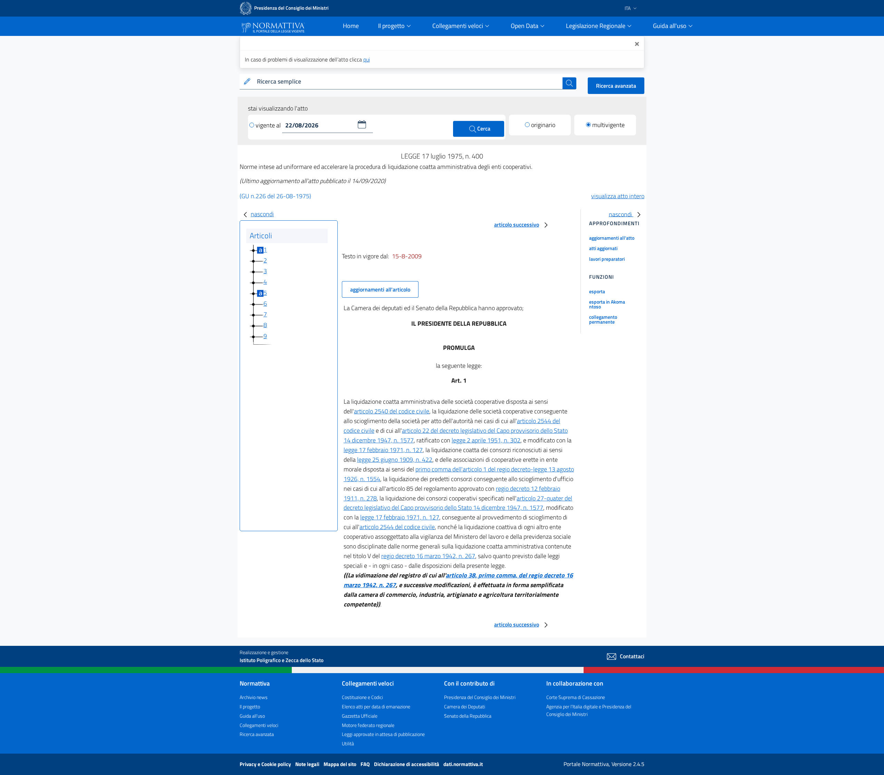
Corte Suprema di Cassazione (575, 697)
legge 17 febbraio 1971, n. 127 (383, 450)
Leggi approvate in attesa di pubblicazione (383, 734)
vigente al (269, 125)
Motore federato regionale (368, 725)
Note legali (307, 764)
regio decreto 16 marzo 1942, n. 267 (428, 556)
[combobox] (408, 81)
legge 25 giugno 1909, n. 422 (394, 459)
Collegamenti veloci (259, 725)
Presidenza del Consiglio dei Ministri (480, 697)
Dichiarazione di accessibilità (407, 764)
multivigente (608, 125)
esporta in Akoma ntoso (607, 304)
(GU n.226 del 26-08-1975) (275, 196)
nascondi (262, 214)
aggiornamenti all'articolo (380, 289)
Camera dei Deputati (464, 706)
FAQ (366, 764)
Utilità (348, 743)
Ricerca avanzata (616, 86)
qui (366, 59)
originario (543, 125)
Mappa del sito (340, 764)
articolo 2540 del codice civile (391, 411)
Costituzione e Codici (362, 697)
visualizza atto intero (617, 196)
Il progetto (250, 706)
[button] (361, 124)
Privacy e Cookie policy (266, 764)
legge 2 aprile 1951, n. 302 (486, 440)
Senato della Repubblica (467, 715)
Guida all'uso (252, 715)
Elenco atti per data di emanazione (376, 706)
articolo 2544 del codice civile (397, 527)
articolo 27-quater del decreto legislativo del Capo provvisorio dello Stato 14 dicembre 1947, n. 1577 (458, 503)
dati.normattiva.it (463, 764)
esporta (597, 291)
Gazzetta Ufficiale (359, 715)
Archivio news (254, 697)
